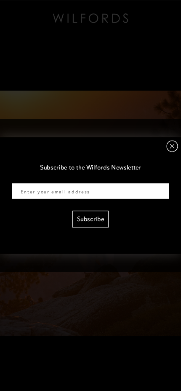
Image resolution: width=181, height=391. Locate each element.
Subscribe (90, 219)
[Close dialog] (172, 146)
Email (19, 178)
